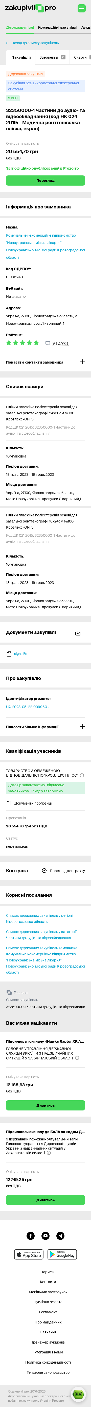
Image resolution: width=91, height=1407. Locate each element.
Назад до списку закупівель (35, 43)
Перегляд (45, 180)
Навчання (48, 1332)
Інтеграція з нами (48, 1352)
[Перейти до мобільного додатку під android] (62, 1254)
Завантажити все (79, 632)
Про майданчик (48, 1322)
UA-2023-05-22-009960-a (28, 707)
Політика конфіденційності (48, 1362)
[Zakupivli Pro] (30, 8)
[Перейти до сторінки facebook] (31, 1235)
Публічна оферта (48, 1302)
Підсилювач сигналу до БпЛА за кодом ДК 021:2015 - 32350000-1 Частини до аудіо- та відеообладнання (45, 1132)
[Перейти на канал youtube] (45, 1235)
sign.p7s (20, 653)
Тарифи (48, 1272)
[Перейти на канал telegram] (60, 1235)
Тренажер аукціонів (48, 1342)
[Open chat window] (78, 1394)
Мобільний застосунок (48, 1292)
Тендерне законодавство (48, 1372)
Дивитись (45, 1105)
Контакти (48, 1282)
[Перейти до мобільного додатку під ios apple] (28, 1254)
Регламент (48, 1312)
